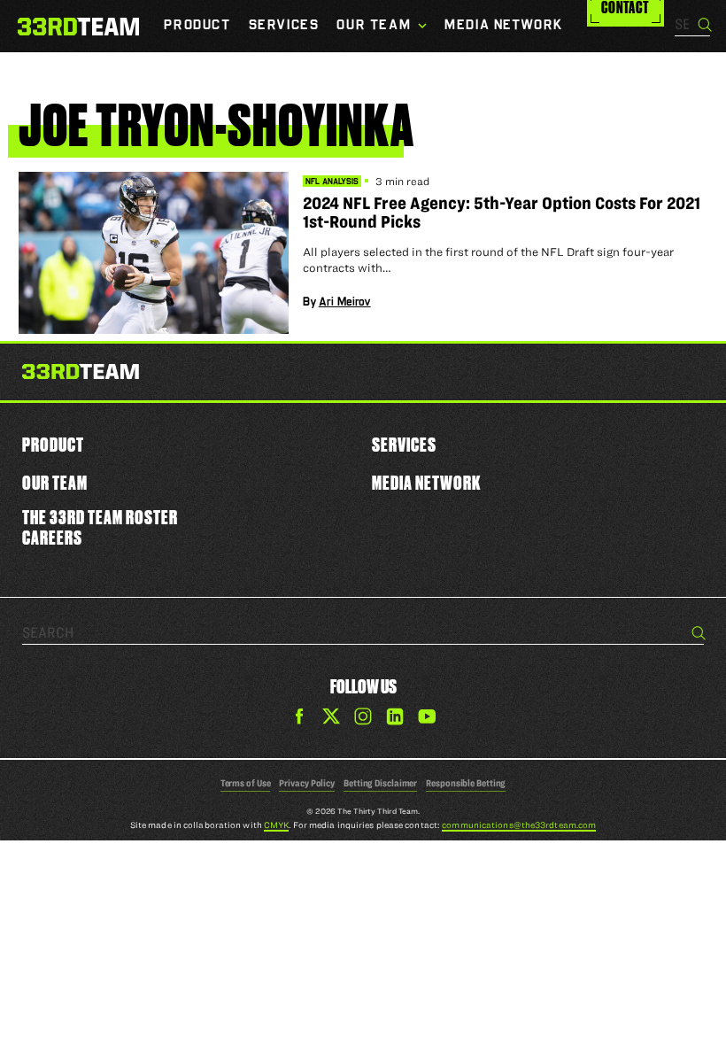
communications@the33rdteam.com (519, 825)
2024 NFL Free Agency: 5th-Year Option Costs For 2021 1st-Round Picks (501, 212)
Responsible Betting (466, 783)
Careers (52, 537)
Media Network (426, 482)
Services (404, 444)
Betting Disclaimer (380, 783)
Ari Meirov (345, 302)
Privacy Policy (307, 783)
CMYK (276, 825)
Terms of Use (245, 783)
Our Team (55, 482)
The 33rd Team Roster (100, 517)
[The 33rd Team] (80, 375)
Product (53, 444)
